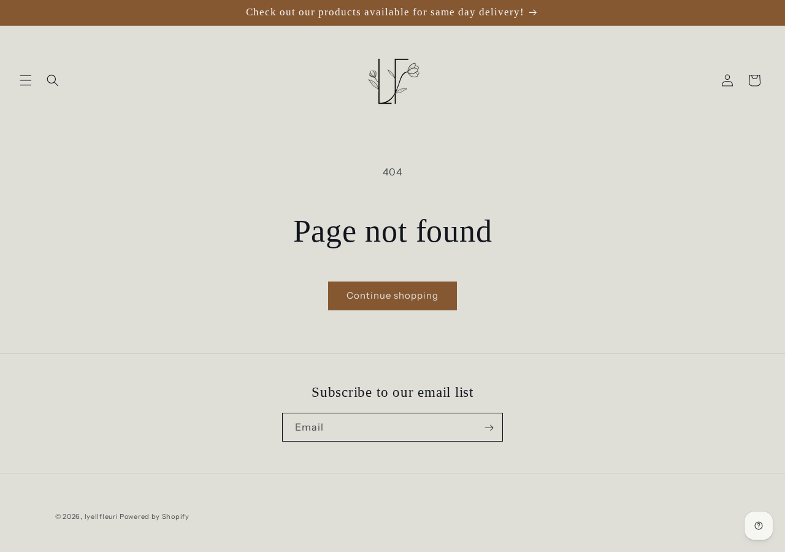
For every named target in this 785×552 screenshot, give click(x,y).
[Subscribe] (488, 427)
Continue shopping (392, 295)
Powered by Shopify (155, 516)
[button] (25, 80)
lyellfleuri (101, 516)
